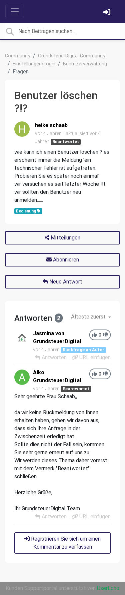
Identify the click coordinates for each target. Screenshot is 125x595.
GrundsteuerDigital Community (71, 56)
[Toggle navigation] (14, 11)
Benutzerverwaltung (85, 64)
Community (17, 56)
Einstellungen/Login (34, 64)
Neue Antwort (65, 281)
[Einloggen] (108, 13)
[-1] (105, 335)
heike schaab (51, 125)
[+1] (94, 335)
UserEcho (108, 588)
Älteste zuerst (89, 317)
